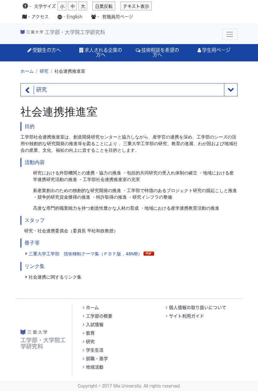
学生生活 (95, 350)
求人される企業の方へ (103, 52)
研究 (44, 71)
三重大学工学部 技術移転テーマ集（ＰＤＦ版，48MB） (85, 253)
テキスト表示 (136, 6)
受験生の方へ (46, 50)
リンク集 (35, 266)
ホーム (27, 71)
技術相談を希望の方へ (160, 52)
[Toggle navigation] (230, 34)
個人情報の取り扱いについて (197, 307)
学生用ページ (216, 50)
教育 (90, 333)
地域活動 (95, 367)
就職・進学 (97, 358)
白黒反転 (104, 6)
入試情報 (95, 324)
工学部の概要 (99, 316)
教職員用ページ (117, 16)
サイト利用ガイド (186, 316)
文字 (45, 6)
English (74, 16)
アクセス (40, 16)
